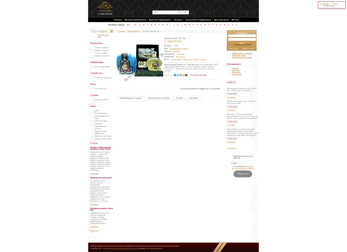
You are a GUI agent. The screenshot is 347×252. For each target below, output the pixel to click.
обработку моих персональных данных (243, 167)
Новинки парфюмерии (126, 246)
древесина (187, 59)
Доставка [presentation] (194, 98)
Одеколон (98, 124)
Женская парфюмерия (135, 20)
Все (128, 25)
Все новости (232, 148)
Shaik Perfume (174, 41)
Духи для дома (221, 20)
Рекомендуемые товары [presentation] (130, 98)
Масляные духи (101, 113)
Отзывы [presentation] (179, 98)
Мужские (180, 54)
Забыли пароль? (248, 48)
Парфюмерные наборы (179, 49)
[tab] (131, 98)
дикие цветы (176, 59)
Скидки (176, 246)
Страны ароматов (102, 100)
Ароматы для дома (102, 56)
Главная (117, 20)
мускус (196, 59)
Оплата (235, 68)
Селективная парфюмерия (198, 20)
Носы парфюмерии (102, 67)
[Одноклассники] (183, 75)
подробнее (94, 174)
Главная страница (96, 246)
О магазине (237, 74)
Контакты (236, 72)
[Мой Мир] (186, 75)
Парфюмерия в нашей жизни (101, 177)
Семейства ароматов (103, 78)
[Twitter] (177, 75)
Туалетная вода (101, 121)
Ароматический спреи (103, 136)
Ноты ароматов (101, 89)
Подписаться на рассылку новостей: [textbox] (243, 157)
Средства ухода (110, 246)
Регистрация (233, 48)
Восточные (180, 57)
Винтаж (235, 20)
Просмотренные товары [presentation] (159, 98)
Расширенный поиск (103, 36)
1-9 (134, 25)
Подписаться (243, 174)
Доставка (236, 70)
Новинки (178, 20)
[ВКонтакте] (175, 75)
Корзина (325, 4)
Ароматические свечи (103, 139)
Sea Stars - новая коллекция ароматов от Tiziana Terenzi (100, 148)
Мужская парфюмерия (160, 20)
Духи (97, 111)
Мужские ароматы (102, 50)
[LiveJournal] (180, 75)
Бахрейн (176, 51)
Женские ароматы (102, 48)
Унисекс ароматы (101, 53)
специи (203, 59)
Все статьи (94, 231)
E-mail (234, 163)
